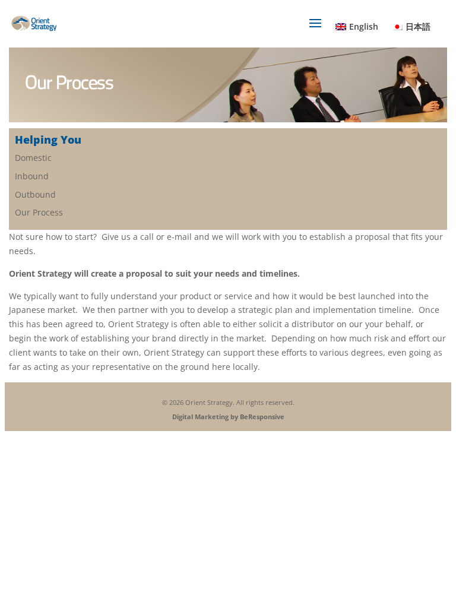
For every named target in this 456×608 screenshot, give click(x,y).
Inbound (32, 176)
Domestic (33, 157)
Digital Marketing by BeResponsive (228, 416)
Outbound (35, 194)
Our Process (39, 212)
